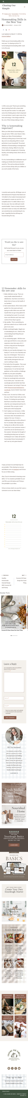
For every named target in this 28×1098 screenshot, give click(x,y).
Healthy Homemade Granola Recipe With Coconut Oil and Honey (6, 581)
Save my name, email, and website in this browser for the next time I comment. (14, 712)
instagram (16, 469)
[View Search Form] (3, 1)
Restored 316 (23, 1095)
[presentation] (8, 938)
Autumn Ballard (8, 25)
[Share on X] (6, 29)
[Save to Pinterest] (8, 29)
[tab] (12, 635)
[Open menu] (24, 7)
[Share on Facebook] (3, 29)
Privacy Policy (5, 1091)
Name (7, 698)
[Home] (2, 14)
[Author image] (3, 25)
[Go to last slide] (2, 615)
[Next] (26, 615)
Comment (7, 671)
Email (7, 706)
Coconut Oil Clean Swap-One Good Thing (21, 579)
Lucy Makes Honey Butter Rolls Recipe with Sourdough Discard (19, 950)
